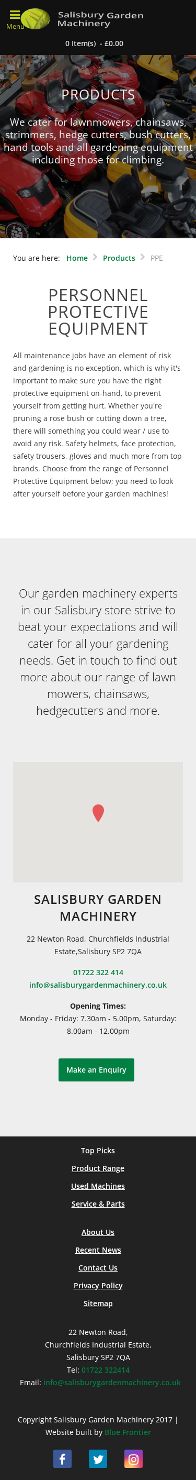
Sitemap (98, 1303)
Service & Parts (98, 1204)
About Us (98, 1232)
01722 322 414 (98, 972)
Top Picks (98, 1150)
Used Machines (98, 1186)
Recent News (98, 1250)
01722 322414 (106, 1370)
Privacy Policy (98, 1285)
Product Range (98, 1168)
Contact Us (98, 1268)
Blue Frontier (128, 1432)
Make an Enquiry (96, 1070)
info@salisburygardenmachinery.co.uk (98, 985)
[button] (98, 813)
